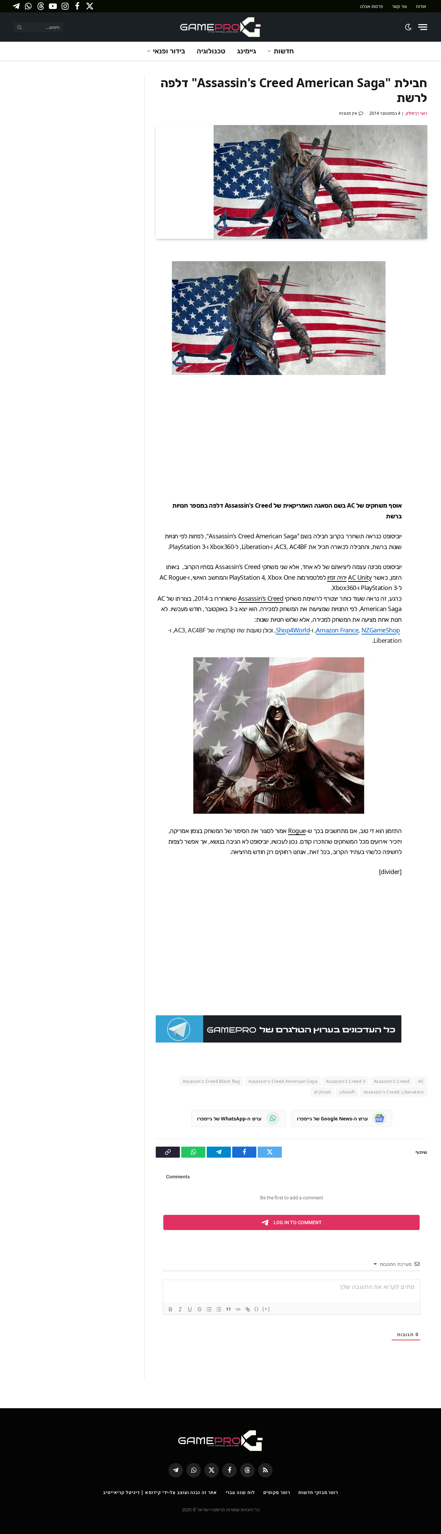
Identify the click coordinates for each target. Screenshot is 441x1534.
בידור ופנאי (169, 50)
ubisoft (347, 1092)
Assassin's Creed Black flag (211, 1081)
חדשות (284, 50)
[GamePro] (220, 27)
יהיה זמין (337, 577)
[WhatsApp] (420, 321)
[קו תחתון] (190, 1309)
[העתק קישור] (420, 337)
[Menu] (422, 27)
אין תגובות (348, 113)
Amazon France (337, 630)
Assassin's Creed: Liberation (393, 1092)
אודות (421, 6)
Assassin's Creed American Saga (282, 1081)
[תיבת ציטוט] (228, 1309)
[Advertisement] (265, 437)
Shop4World (293, 630)
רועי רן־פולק (416, 113)
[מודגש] (170, 1309)
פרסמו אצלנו (371, 6)
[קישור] (248, 1309)
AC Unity (360, 577)
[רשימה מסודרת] (209, 1309)
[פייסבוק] (420, 273)
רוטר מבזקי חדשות (318, 1492)
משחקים (322, 1092)
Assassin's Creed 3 (345, 1081)
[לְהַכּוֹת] (199, 1309)
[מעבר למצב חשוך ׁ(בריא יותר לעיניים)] (408, 27)
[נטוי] (180, 1309)
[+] (266, 1308)
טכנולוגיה (211, 50)
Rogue (297, 830)
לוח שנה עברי (240, 1492)
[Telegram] (420, 305)
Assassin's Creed (260, 598)
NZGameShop (380, 630)
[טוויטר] (420, 289)
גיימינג (246, 50)
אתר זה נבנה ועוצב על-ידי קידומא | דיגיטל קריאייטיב (160, 1492)
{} (256, 1308)
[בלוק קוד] (238, 1309)
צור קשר (399, 6)
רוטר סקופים (276, 1492)
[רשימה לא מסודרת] (219, 1309)
